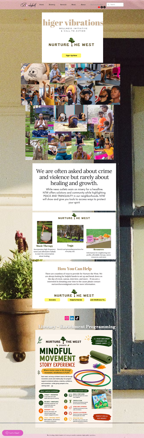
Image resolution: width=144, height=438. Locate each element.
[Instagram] (104, 7)
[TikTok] (77, 318)
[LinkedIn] (72, 318)
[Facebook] (102, 7)
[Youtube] (99, 7)
